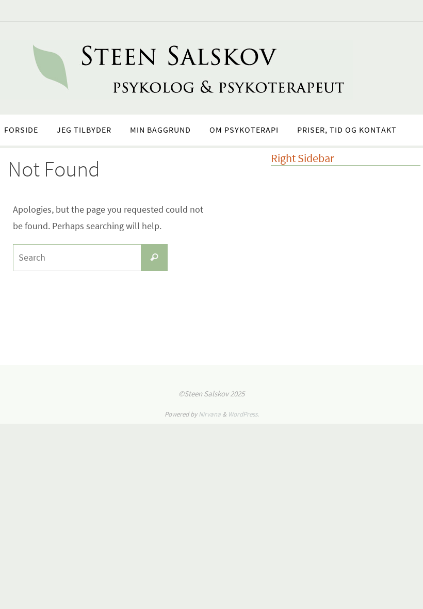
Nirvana (210, 414)
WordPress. (243, 414)
